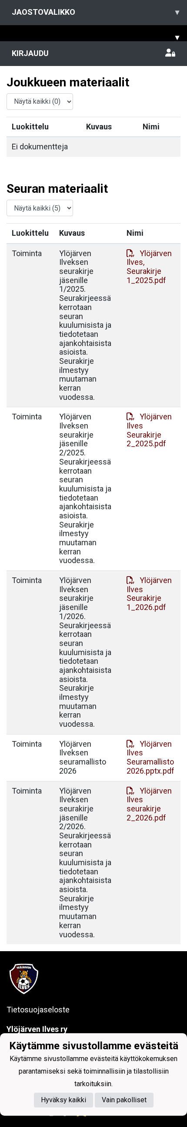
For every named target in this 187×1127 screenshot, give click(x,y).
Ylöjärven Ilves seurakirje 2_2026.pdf (149, 804)
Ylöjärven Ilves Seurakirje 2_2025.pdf (149, 430)
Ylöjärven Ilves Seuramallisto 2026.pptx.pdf (150, 757)
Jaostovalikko (95, 11)
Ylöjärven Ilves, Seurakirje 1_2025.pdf (149, 267)
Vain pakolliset (124, 1100)
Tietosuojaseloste (38, 1009)
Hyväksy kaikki (63, 1100)
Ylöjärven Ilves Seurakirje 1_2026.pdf (149, 594)
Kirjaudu (30, 53)
